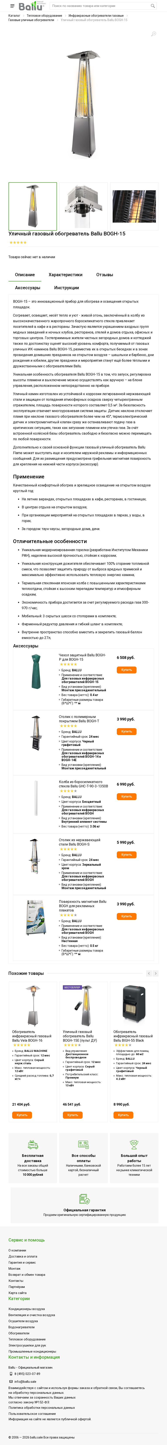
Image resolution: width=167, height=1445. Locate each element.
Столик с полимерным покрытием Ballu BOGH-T (79, 719)
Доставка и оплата (22, 1256)
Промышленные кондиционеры (32, 1351)
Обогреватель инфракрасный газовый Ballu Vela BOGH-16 (31, 1036)
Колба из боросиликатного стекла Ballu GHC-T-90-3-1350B (83, 784)
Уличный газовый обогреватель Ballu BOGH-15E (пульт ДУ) (80, 1036)
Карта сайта (17, 1293)
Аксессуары (27, 287)
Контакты (15, 1281)
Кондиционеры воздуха (26, 1309)
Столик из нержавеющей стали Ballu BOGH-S (79, 842)
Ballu (11, 1367)
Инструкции (66, 287)
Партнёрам (16, 1287)
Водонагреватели (21, 1327)
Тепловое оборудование (44, 15)
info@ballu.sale (25, 1382)
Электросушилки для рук (27, 1345)
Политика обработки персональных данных (41, 1408)
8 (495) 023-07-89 (27, 1374)
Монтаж (14, 1269)
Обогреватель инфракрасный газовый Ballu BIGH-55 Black (133, 1036)
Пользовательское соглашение (32, 1414)
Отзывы (104, 274)
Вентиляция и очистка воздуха (31, 1315)
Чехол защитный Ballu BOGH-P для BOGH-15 (82, 657)
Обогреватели (18, 1333)
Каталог (14, 15)
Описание (25, 274)
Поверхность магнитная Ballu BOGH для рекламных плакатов (82, 906)
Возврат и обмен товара (26, 1275)
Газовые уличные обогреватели (31, 20)
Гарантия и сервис (22, 1262)
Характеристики (65, 274)
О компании (17, 1250)
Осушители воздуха (23, 1321)
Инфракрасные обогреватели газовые (96, 15)
